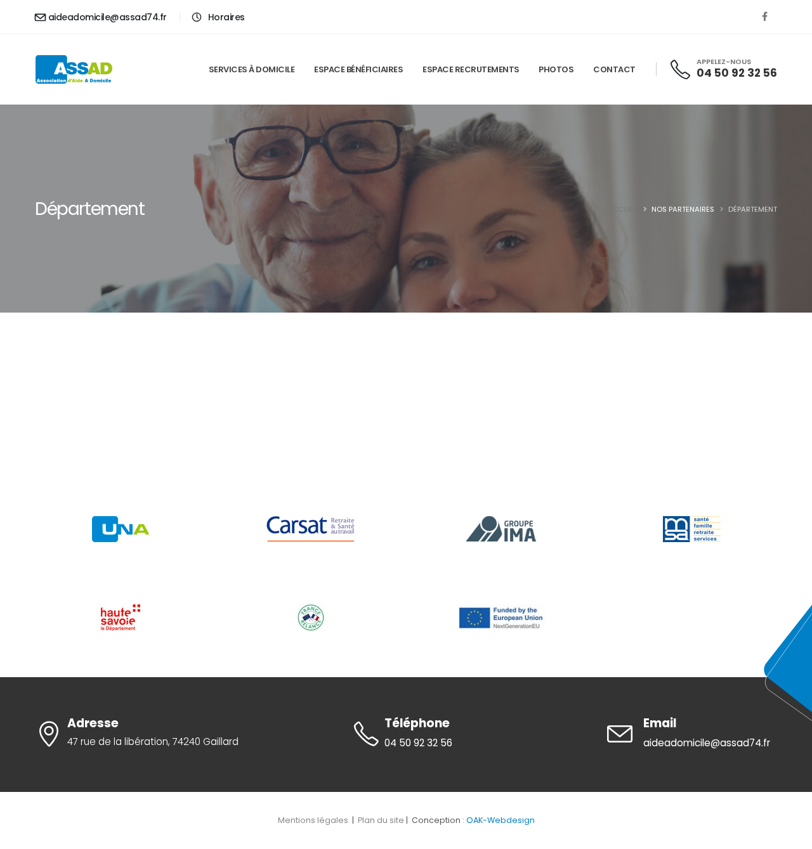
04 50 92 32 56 (737, 73)
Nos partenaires (683, 209)
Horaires (225, 17)
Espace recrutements (471, 69)
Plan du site (381, 820)
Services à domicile (252, 69)
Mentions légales (314, 820)
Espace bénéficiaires (358, 69)
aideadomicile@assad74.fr (107, 17)
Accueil (622, 209)
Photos (556, 69)
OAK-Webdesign (500, 820)
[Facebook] (764, 16)
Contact (614, 69)
